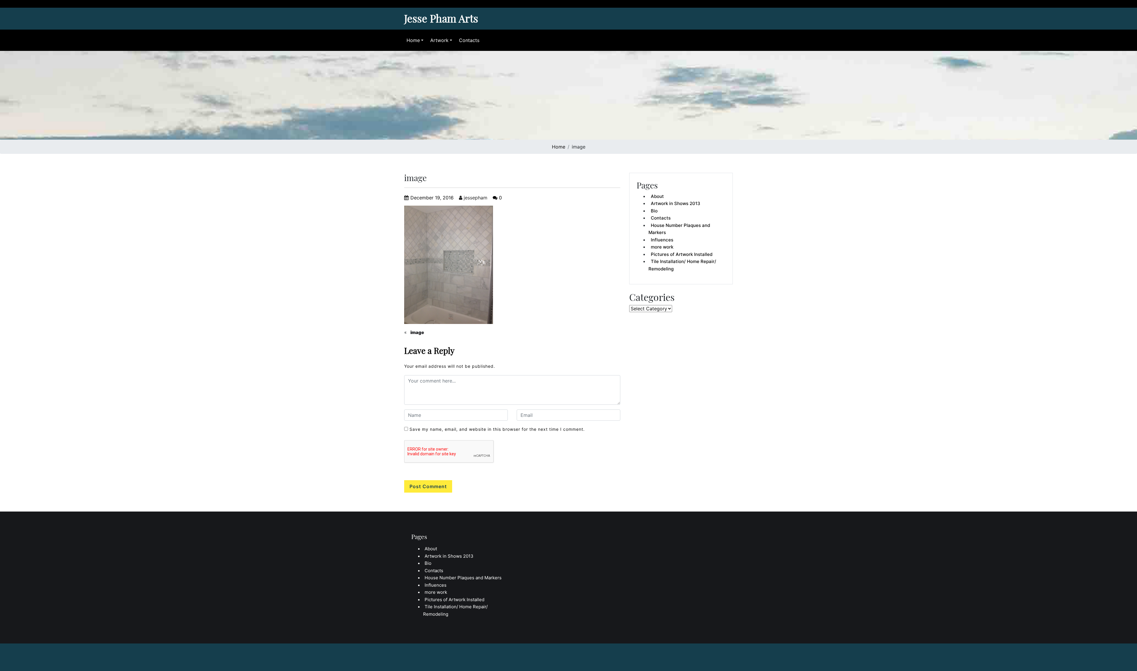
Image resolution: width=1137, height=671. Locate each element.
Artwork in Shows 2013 (675, 203)
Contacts (469, 40)
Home (413, 40)
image (417, 332)
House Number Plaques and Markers (679, 229)
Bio (654, 211)
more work (662, 247)
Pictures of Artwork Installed (681, 254)
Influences (662, 240)
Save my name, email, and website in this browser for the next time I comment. (497, 429)
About (657, 196)
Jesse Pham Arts (441, 18)
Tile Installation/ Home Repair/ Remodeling (682, 265)
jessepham (474, 198)
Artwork (439, 40)
